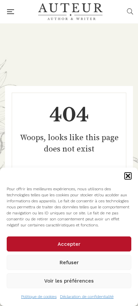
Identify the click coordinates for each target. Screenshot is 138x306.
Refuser (69, 263)
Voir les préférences (69, 281)
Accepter (69, 244)
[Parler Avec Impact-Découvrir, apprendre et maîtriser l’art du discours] (70, 11)
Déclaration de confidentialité (87, 296)
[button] (128, 176)
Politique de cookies (39, 296)
